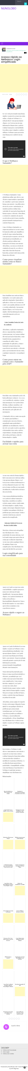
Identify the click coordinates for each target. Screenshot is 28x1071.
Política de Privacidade (9, 1050)
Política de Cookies (8, 1054)
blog (10, 94)
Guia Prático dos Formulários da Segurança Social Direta (16, 51)
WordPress (11, 1067)
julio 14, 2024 (5, 94)
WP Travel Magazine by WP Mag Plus (18, 1067)
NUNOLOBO (8, 8)
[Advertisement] (14, 27)
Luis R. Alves (15, 1026)
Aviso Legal (6, 1052)
